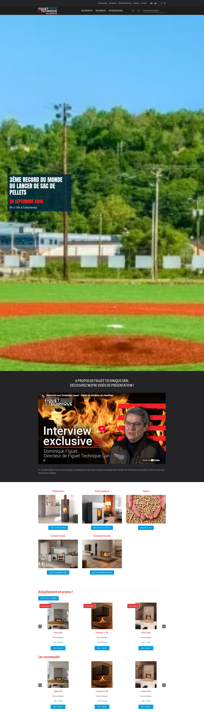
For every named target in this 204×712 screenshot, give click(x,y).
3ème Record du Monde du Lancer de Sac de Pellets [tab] (105, 368)
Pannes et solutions (125, 3)
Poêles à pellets (102, 491)
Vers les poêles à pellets (102, 528)
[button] (139, 10)
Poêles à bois (58, 491)
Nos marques (103, 3)
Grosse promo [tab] (100, 368)
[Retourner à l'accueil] (47, 10)
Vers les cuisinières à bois (58, 572)
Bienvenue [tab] (98, 368)
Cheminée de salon (102, 535)
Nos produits (86, 10)
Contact (143, 3)
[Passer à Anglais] (151, 3)
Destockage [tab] (103, 368)
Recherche (165, 11)
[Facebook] (161, 3)
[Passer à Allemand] (155, 3)
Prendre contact (21, 201)
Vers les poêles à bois (58, 528)
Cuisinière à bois (58, 535)
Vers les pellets (146, 528)
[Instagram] (165, 3)
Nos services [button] (101, 10)
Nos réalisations (116, 10)
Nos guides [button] (112, 3)
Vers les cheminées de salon (102, 572)
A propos (136, 3)
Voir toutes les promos (48, 598)
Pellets (146, 491)
